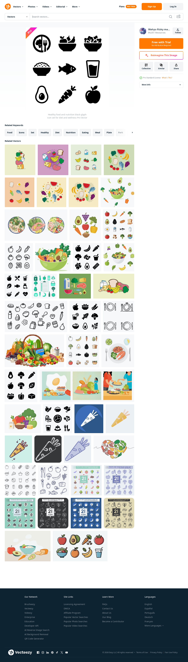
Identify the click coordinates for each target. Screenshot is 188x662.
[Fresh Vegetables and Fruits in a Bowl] (53, 257)
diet (57, 132)
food (9, 132)
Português (150, 612)
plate (109, 132)
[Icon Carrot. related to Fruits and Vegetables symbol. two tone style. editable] (77, 449)
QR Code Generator (34, 638)
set (32, 132)
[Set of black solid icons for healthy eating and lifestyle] (17, 286)
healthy (45, 132)
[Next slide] (129, 132)
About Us (106, 612)
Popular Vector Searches (76, 617)
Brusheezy (30, 604)
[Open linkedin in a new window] (47, 652)
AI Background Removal (36, 634)
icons (21, 132)
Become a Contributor (113, 621)
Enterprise (30, 617)
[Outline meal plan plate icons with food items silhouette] (118, 316)
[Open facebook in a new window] (38, 652)
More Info (146, 84)
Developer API (31, 625)
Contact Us (107, 608)
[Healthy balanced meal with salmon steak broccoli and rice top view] (118, 350)
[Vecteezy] (8, 6)
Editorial (60, 6)
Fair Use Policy (171, 652)
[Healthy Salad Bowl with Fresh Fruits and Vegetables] (119, 257)
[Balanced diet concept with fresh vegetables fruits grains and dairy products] (23, 418)
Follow (178, 32)
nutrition (70, 132)
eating (85, 132)
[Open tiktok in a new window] (57, 652)
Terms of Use (142, 652)
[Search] (170, 16)
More (74, 6)
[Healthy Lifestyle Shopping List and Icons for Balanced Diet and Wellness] (44, 286)
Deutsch (149, 617)
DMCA (67, 608)
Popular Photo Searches (75, 621)
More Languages (153, 625)
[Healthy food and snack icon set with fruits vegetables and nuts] (87, 257)
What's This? (167, 77)
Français (149, 621)
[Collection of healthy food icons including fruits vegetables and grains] (85, 225)
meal (97, 132)
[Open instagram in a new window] (43, 652)
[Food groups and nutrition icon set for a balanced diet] (57, 418)
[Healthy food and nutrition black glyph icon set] (85, 316)
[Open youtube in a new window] (66, 652)
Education (29, 621)
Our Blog (106, 617)
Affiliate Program (72, 612)
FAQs (104, 604)
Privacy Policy (156, 652)
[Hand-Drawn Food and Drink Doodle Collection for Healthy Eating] (36, 316)
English (148, 604)
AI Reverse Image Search (37, 630)
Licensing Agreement (74, 604)
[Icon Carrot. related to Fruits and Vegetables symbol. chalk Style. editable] (48, 449)
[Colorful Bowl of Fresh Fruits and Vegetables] (117, 192)
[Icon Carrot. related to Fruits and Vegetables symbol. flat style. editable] (120, 418)
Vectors (17, 6)
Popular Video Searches (75, 625)
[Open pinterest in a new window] (52, 652)
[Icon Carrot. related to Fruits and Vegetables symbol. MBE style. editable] (18, 449)
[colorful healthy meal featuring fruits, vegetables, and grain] (28, 546)
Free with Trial (161, 43)
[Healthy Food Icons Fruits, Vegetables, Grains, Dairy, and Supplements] (20, 480)
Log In (173, 6)
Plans (122, 6)
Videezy (28, 612)
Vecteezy (29, 608)
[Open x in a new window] (62, 652)
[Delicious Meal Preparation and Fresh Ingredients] (87, 385)
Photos (31, 6)
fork (120, 132)
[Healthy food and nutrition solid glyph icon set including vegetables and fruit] (21, 385)
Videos (45, 6)
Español (148, 608)
